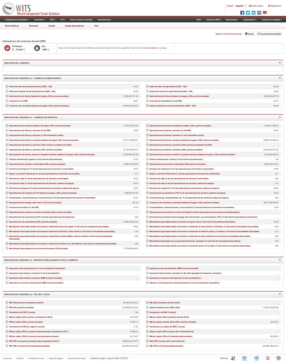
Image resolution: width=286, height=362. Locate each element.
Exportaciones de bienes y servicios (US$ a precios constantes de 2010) (180, 145)
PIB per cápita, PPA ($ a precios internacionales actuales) (34, 336)
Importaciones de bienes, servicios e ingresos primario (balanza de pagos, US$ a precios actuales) (52, 154)
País (96, 25)
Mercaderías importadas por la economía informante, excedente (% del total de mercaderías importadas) (194, 241)
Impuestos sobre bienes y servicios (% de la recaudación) (34, 273)
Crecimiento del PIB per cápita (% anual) (26, 326)
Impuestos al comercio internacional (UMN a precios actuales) (36, 282)
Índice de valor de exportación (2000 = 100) (168, 86)
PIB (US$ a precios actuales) (21, 307)
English (230, 5)
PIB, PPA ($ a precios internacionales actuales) (29, 346)
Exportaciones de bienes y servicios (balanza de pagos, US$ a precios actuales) (184, 140)
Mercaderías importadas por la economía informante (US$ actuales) (38, 248)
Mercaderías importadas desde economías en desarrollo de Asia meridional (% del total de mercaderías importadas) (199, 236)
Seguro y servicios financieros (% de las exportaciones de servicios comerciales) (184, 173)
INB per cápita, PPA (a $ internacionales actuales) (170, 336)
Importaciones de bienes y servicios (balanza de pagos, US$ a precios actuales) (43, 140)
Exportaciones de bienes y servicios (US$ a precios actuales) (175, 149)
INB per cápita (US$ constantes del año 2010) (169, 317)
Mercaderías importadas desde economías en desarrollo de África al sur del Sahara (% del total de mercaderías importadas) (62, 243)
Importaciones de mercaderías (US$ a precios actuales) (33, 221)
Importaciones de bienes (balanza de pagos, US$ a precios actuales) (39, 96)
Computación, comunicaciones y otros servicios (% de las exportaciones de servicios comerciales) (52, 197)
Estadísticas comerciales (16, 19)
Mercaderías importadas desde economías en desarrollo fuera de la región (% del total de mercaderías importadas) (59, 226)
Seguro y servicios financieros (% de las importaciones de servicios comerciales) (44, 173)
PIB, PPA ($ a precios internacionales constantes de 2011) (34, 341)
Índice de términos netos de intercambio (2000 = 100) (172, 105)
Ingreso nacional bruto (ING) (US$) (164, 307)
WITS (33, 8)
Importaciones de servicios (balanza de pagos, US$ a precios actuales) (40, 125)
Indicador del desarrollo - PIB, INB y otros (27, 294)
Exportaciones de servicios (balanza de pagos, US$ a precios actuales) (180, 125)
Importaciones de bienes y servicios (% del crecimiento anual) (36, 135)
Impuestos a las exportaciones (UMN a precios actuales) (173, 268)
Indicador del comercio (16, 63)
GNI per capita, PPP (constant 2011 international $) (171, 331)
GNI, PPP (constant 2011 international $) (166, 341)
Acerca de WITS (213, 19)
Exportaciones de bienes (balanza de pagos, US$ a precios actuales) (179, 96)
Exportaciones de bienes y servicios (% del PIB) (170, 130)
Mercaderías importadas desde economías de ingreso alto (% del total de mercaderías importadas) (192, 221)
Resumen (33, 25)
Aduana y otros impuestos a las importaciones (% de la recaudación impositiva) (184, 282)
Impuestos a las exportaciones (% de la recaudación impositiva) (37, 268)
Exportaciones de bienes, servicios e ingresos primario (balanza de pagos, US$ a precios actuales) (192, 154)
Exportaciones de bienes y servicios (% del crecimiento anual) (176, 135)
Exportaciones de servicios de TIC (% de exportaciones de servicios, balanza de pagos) (187, 193)
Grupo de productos (74, 25)
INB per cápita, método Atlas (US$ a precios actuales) (172, 322)
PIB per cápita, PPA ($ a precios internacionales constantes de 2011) (39, 331)
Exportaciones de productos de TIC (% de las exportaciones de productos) (41, 217)
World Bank (279, 358)
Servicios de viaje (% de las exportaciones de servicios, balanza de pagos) (181, 183)
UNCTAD (245, 358)
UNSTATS (256, 358)
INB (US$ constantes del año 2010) (164, 302)
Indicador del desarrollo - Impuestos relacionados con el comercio (41, 260)
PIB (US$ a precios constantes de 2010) (26, 302)
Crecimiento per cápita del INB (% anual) (167, 326)
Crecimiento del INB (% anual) (162, 312)
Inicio (198, 19)
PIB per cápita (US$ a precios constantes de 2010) (30, 317)
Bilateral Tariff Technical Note (229, 33)
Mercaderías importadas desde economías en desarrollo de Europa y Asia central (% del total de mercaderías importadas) (62, 231)
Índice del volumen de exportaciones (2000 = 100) (170, 91)
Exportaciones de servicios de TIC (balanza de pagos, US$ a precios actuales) (43, 193)
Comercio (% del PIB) (18, 101)
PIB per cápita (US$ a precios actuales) (26, 322)
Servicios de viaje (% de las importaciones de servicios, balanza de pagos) (41, 183)
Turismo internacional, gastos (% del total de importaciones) (35, 159)
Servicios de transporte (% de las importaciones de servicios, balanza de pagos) (44, 188)
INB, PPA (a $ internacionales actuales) (166, 346)
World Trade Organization (268, 358)
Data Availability (150, 48)
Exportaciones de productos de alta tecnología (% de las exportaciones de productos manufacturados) (194, 212)
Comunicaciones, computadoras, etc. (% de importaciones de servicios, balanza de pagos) (189, 197)
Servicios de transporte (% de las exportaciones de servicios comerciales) (181, 169)
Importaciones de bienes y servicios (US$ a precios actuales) (35, 149)
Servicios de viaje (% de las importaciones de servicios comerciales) (38, 178)
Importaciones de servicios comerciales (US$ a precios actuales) (37, 164)
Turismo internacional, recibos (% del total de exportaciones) (176, 159)
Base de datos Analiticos (81, 19)
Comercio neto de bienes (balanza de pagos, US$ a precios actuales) (39, 105)
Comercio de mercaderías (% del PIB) (165, 101)
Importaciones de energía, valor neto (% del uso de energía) (35, 202)
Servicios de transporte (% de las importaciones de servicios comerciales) (41, 169)
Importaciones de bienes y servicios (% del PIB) (29, 130)
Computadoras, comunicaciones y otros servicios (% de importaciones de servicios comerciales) (191, 207)
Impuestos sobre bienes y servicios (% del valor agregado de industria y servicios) (185, 273)
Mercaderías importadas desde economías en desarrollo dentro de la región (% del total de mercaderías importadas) (199, 245)
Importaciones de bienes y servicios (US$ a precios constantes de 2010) (40, 145)
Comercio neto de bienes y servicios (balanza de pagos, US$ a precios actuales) (184, 202)
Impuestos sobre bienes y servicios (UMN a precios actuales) (35, 278)
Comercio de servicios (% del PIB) (24, 207)
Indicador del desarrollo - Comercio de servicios (30, 117)
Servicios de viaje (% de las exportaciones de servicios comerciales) (178, 178)
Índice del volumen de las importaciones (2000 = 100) (32, 91)
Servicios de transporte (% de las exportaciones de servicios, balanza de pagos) (184, 188)
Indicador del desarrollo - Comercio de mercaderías (32, 78)
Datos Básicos (12, 25)
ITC (233, 358)
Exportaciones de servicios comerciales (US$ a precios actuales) (177, 164)
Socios (51, 25)
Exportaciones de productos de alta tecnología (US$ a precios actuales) (40, 212)
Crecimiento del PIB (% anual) (22, 312)
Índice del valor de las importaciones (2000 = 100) (30, 86)
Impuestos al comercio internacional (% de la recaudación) (175, 278)
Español (239, 5)
